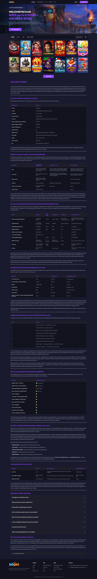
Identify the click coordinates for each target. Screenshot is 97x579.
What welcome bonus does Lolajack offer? (22, 502)
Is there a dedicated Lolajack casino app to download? (25, 522)
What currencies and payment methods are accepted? (25, 517)
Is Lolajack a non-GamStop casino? (20, 497)
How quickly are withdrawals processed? (22, 507)
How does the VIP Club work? (19, 527)
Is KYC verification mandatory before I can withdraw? (25, 512)
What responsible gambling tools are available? (23, 532)
